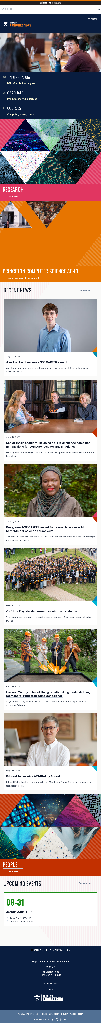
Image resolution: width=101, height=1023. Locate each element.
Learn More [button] (12, 196)
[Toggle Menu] (94, 28)
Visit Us (50, 966)
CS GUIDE (92, 19)
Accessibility (76, 1014)
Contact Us (50, 983)
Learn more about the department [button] (23, 278)
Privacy (64, 1014)
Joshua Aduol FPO (19, 912)
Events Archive (86, 883)
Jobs (50, 989)
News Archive (86, 290)
